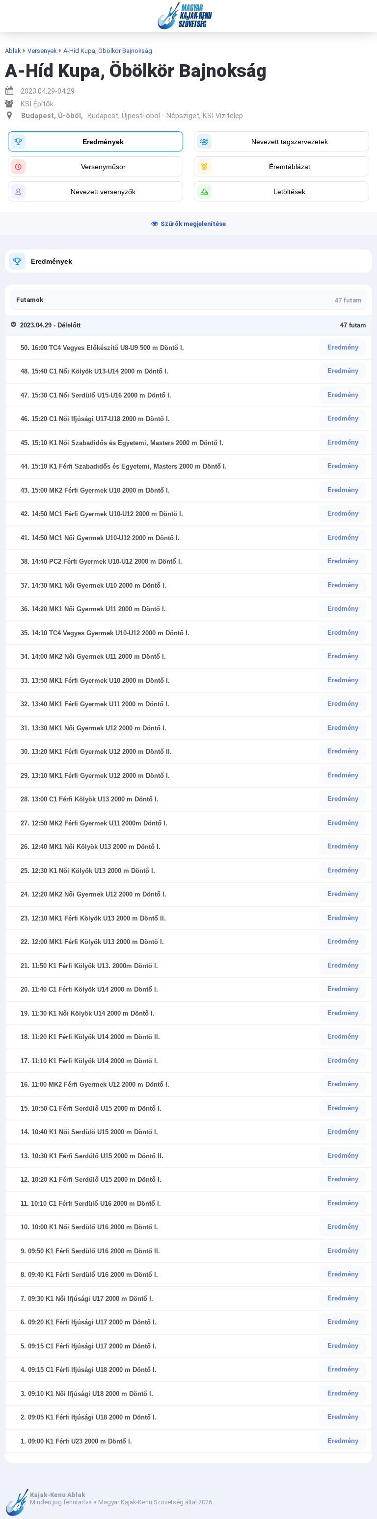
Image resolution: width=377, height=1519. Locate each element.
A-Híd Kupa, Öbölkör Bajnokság (107, 50)
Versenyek (41, 50)
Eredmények (51, 261)
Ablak (13, 50)
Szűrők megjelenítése (193, 223)
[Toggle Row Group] (15, 325)
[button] (96, 141)
